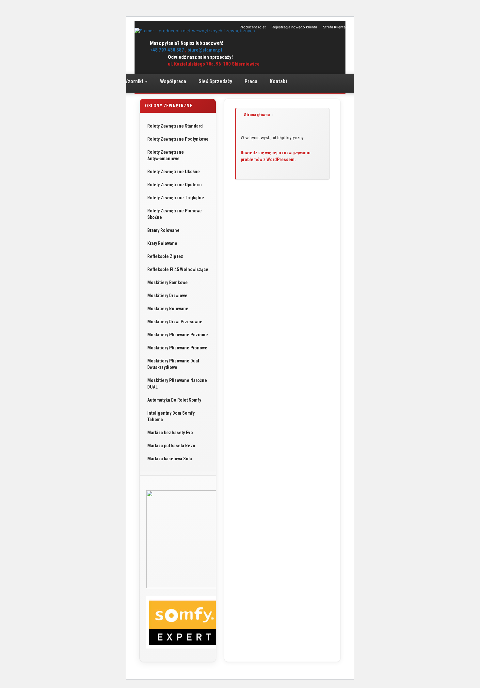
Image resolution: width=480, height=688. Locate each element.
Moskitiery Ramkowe (167, 282)
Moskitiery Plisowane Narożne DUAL (177, 384)
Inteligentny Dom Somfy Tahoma (171, 416)
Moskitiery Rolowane (167, 308)
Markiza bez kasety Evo (170, 432)
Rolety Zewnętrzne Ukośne (173, 171)
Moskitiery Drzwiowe (167, 295)
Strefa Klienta (334, 27)
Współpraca (173, 81)
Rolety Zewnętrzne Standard (175, 126)
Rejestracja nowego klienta (294, 27)
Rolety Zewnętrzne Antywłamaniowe (165, 155)
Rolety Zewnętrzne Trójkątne (175, 197)
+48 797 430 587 (167, 50)
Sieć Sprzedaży (215, 81)
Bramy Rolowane (163, 230)
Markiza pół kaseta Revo (171, 445)
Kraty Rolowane (162, 243)
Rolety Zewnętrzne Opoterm (174, 184)
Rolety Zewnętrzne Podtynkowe (178, 139)
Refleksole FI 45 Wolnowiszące (177, 269)
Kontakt (278, 81)
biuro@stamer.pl (204, 50)
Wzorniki (133, 81)
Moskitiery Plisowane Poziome (177, 334)
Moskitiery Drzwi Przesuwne (174, 321)
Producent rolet (253, 27)
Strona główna (257, 114)
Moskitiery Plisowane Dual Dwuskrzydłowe (173, 364)
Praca (251, 81)
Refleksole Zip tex (165, 256)
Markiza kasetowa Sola (169, 458)
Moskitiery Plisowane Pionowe (177, 347)
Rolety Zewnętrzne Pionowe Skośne (174, 214)
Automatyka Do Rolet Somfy (174, 400)
